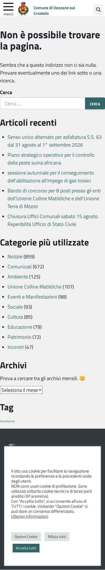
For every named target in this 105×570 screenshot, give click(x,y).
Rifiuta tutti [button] (57, 536)
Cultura (15, 316)
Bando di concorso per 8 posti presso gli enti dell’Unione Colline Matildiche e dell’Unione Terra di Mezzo (54, 198)
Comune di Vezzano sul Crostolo (54, 10)
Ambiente (18, 276)
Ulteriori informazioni (29, 516)
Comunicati (20, 266)
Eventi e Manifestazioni (32, 296)
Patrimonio (19, 336)
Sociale (15, 306)
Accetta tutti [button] (26, 547)
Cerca (6, 92)
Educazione (20, 326)
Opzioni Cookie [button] (26, 536)
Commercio (7, 421)
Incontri (16, 347)
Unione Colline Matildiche (35, 286)
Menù (8, 13)
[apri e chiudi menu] (8, 6)
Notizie (15, 256)
